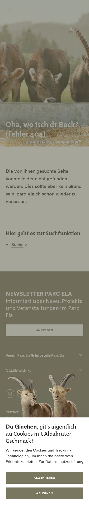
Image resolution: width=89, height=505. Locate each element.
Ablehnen (44, 493)
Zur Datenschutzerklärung (60, 461)
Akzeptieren (45, 477)
